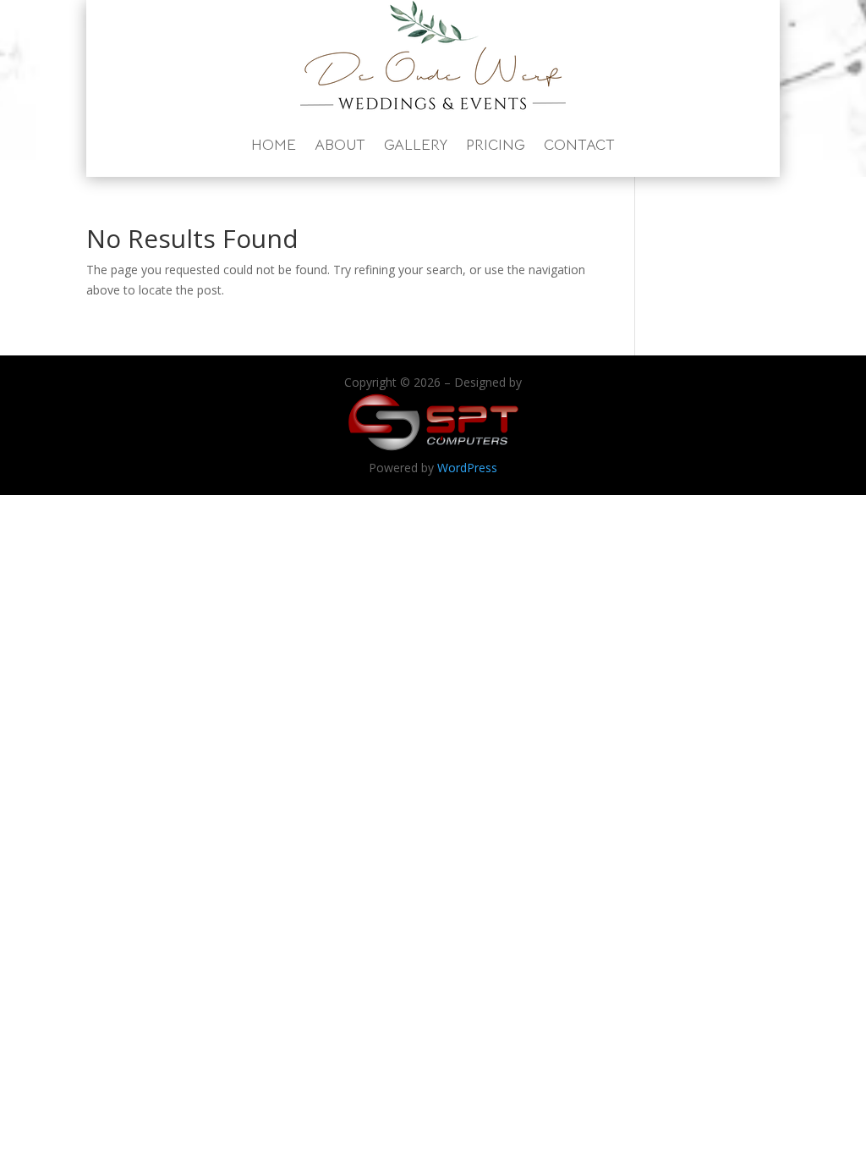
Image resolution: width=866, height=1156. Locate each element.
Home (273, 144)
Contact (579, 144)
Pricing (495, 144)
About (340, 144)
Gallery (415, 144)
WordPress (467, 468)
